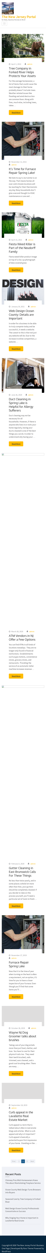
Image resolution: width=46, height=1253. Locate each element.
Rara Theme (28, 1248)
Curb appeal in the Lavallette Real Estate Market (21, 1116)
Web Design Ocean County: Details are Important (21, 314)
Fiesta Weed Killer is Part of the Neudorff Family (22, 247)
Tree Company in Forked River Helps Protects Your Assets (22, 72)
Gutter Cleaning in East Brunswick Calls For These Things (22, 871)
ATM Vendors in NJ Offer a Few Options (22, 637)
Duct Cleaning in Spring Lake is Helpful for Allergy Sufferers (21, 404)
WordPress (6, 1251)
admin (29, 64)
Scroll (42, 1248)
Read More (16, 112)
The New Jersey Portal (19, 16)
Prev (13, 1161)
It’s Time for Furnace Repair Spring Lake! (22, 171)
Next (32, 1161)
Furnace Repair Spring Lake (19, 964)
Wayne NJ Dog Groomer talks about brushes (22, 1036)
